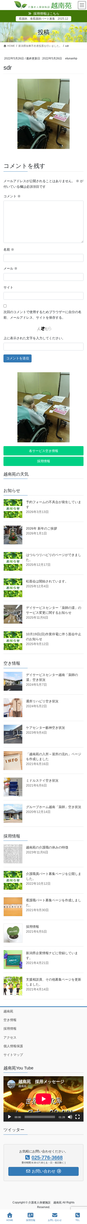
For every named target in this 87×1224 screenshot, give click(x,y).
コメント (12, 196)
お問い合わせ (55, 1220)
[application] (43, 1099)
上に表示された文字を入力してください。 (34, 338)
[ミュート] (70, 1117)
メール (10, 268)
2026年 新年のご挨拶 (41, 528)
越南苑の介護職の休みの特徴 (47, 847)
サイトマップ (13, 1055)
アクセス (9, 1037)
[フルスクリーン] (77, 1117)
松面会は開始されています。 (47, 581)
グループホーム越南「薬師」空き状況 (53, 807)
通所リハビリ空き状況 (42, 701)
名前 (8, 249)
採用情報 (32, 926)
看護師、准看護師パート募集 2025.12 (43, 18)
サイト (8, 287)
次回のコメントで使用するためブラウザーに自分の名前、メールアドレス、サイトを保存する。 (42, 314)
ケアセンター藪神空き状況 (45, 727)
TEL (77, 1220)
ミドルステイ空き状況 (42, 780)
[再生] (9, 1117)
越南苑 (8, 1011)
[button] (43, 450)
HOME (9, 1220)
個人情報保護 (13, 1046)
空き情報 (9, 1020)
